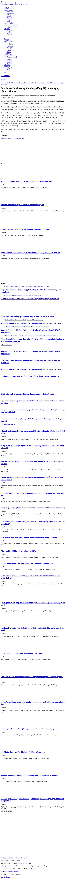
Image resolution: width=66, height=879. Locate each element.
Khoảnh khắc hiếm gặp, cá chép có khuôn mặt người (22, 205)
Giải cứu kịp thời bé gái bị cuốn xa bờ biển (18, 551)
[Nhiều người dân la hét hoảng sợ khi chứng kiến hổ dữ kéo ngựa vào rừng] (23, 320)
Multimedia (7, 66)
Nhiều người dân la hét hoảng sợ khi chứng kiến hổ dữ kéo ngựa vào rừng (31, 323)
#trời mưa (3, 138)
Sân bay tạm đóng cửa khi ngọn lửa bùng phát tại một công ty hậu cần (29, 775)
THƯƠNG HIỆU (8, 23)
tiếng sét (51, 115)
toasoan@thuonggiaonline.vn (11, 871)
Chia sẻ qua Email (56, 82)
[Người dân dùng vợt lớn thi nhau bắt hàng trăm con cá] (16, 748)
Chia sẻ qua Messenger (18, 82)
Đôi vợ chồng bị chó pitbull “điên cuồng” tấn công (21, 653)
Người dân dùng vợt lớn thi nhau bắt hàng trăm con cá (23, 752)
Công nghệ (10, 18)
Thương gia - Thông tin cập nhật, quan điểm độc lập (14, 4)
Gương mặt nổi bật (12, 26)
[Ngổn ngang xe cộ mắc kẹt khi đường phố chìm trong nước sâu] (16, 178)
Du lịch (9, 31)
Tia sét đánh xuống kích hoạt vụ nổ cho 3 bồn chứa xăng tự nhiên (27, 563)
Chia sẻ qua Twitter (29, 82)
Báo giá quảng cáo (5, 877)
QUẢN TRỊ (7, 21)
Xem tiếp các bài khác (6, 811)
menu (2, 1)
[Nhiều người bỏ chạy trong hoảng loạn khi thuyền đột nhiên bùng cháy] (16, 725)
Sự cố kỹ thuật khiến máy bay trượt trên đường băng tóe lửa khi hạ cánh (30, 252)
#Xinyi (22, 138)
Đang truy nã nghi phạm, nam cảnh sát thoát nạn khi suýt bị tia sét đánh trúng (33, 508)
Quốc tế (9, 27)
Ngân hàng (10, 11)
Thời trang (9, 33)
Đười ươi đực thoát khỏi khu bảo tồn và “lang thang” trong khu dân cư (30, 299)
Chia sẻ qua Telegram (40, 82)
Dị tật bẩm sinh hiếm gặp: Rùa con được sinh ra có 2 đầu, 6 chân (27, 316)
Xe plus (9, 20)
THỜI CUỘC (7, 8)
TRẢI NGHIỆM (8, 30)
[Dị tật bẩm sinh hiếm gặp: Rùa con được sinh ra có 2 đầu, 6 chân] (16, 313)
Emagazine (10, 70)
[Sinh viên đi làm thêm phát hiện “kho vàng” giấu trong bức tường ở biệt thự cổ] (16, 673)
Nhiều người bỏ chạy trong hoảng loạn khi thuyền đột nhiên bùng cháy (30, 729)
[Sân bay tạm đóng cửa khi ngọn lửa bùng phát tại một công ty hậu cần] (16, 772)
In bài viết (48, 82)
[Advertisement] (33, 150)
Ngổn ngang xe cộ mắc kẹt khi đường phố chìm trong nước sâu (26, 181)
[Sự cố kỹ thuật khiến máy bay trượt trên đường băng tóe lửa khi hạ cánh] (16, 249)
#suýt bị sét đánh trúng (14, 138)
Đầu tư (9, 14)
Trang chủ (6, 7)
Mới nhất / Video (6, 345)
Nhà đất (9, 16)
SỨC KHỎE (7, 29)
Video (8, 69)
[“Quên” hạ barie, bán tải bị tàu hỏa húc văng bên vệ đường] (16, 226)
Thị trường (10, 17)
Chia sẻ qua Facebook (6, 82)
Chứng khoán (10, 13)
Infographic (10, 68)
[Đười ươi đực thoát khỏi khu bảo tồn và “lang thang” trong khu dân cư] (22, 295)
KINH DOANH (8, 10)
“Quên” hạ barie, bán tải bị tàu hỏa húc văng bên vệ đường (25, 229)
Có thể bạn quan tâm (8, 424)
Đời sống (9, 34)
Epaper (5, 72)
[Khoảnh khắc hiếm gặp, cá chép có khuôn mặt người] (16, 201)
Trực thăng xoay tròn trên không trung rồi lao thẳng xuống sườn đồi (29, 537)
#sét (7, 138)
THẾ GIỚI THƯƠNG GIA (11, 24)
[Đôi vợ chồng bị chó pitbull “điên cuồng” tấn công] (16, 650)
